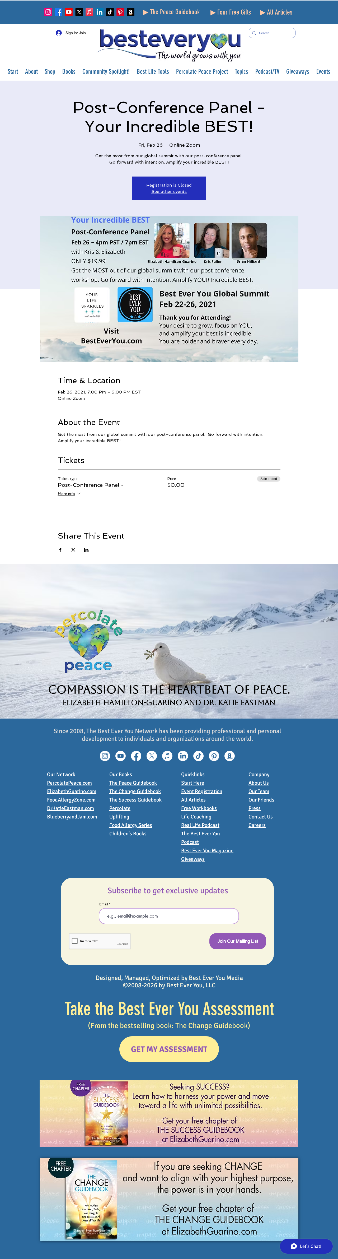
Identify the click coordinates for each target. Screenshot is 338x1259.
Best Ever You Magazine (207, 850)
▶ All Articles (276, 12)
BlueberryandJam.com (72, 816)
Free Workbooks (199, 808)
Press (254, 808)
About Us (258, 783)
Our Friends (261, 800)
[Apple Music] (89, 12)
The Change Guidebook (135, 791)
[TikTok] (110, 12)
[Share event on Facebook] (60, 550)
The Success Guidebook (135, 800)
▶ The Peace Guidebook (171, 12)
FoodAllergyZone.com (71, 800)
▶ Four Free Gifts (230, 12)
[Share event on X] (73, 550)
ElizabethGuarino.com (71, 791)
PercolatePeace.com (69, 783)
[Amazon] (130, 12)
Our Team (258, 791)
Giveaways (193, 859)
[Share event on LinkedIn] (86, 550)
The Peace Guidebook (133, 783)
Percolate (119, 808)
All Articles (193, 800)
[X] (79, 12)
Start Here (192, 783)
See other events (169, 191)
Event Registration (201, 791)
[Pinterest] (120, 12)
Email (103, 904)
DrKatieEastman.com (70, 808)
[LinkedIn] (100, 12)
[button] (31, 71)
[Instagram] (48, 12)
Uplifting (119, 816)
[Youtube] (69, 12)
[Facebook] (58, 12)
